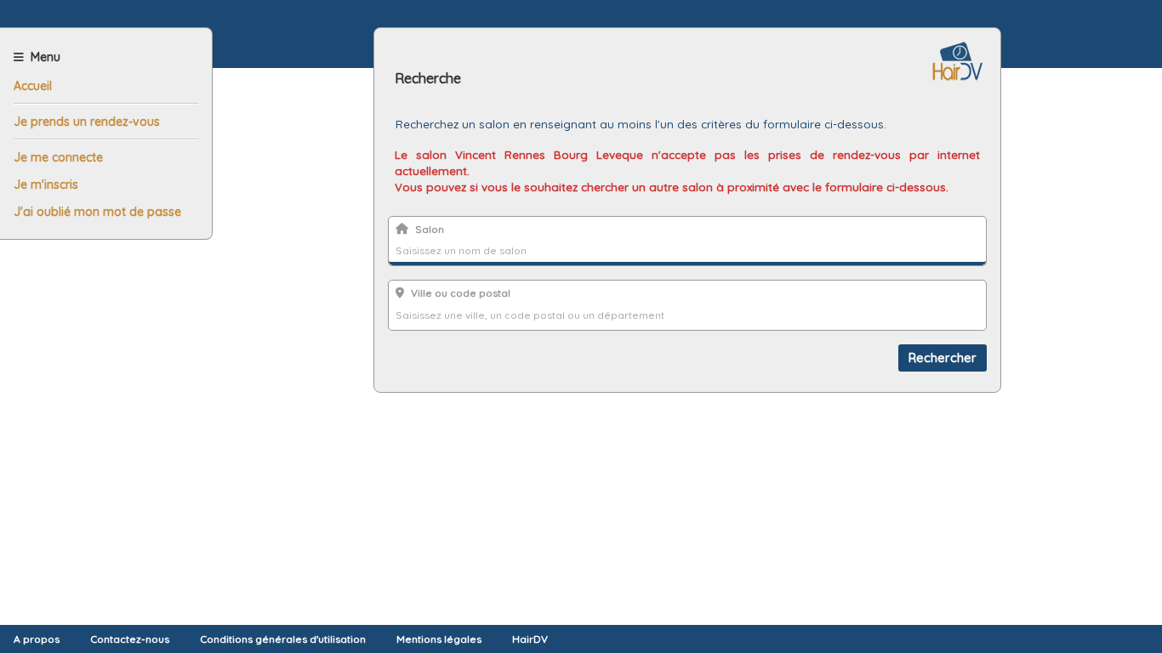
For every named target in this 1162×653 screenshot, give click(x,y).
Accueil (33, 86)
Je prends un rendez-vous (87, 121)
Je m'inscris (46, 184)
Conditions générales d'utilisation (283, 639)
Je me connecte (58, 157)
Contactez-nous (129, 639)
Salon (429, 229)
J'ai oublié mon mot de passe (97, 211)
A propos (37, 639)
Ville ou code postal (460, 293)
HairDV (530, 639)
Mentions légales (438, 639)
